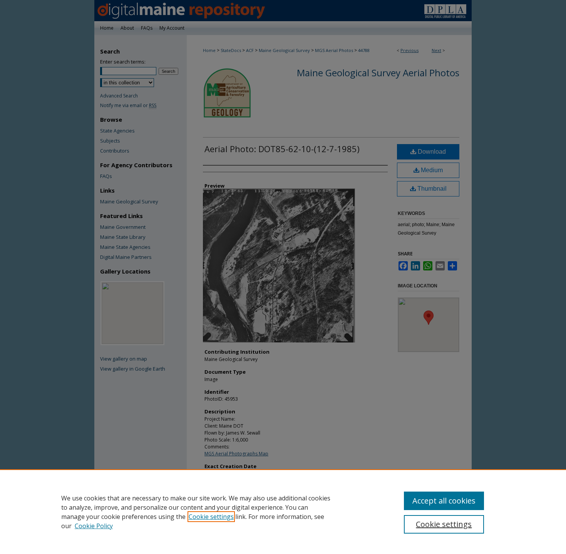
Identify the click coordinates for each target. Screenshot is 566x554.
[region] (283, 511)
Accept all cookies (444, 500)
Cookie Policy (94, 526)
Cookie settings (211, 516)
